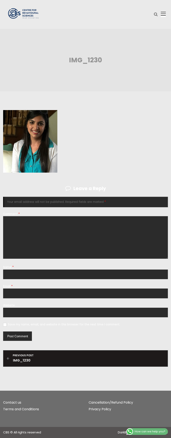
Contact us (12, 402)
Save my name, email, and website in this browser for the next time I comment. (64, 324)
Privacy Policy (100, 409)
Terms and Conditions (21, 409)
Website (9, 305)
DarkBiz (124, 432)
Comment (11, 214)
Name (8, 267)
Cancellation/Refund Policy (111, 402)
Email (8, 286)
